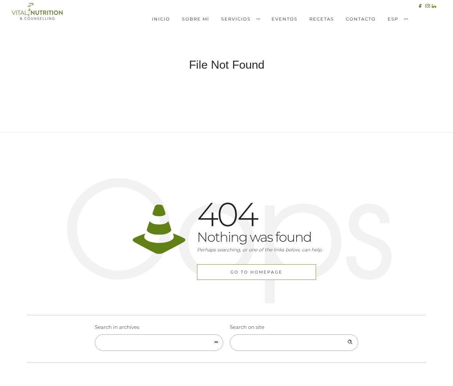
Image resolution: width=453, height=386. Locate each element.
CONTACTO (361, 19)
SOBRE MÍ (195, 19)
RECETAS (321, 19)
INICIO (161, 19)
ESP (393, 19)
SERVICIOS (236, 19)
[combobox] (159, 342)
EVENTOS (284, 19)
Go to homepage (256, 272)
